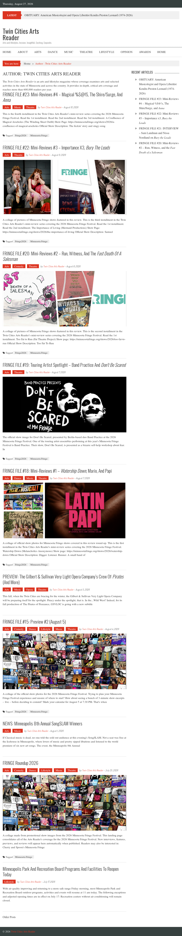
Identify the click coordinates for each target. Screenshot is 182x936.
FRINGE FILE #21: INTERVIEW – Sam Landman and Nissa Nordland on (159, 132)
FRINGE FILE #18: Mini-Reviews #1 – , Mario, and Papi (57, 470)
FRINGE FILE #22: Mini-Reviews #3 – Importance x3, (56, 147)
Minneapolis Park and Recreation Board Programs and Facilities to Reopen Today (61, 871)
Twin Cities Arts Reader (51, 107)
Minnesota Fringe (38, 135)
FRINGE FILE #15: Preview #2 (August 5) (34, 621)
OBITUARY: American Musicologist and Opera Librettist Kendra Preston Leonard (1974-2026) (79, 15)
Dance (53, 52)
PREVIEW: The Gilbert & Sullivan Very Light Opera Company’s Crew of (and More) (63, 579)
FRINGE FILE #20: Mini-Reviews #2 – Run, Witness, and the (62, 256)
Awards (145, 52)
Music (68, 52)
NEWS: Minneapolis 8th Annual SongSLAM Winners (42, 723)
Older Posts (9, 917)
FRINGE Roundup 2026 (20, 762)
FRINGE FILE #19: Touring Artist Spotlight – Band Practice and (64, 364)
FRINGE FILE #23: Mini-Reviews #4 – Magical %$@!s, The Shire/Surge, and (62, 97)
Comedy (19, 266)
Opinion (127, 52)
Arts (37, 52)
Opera (29, 589)
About (23, 52)
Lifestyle (106, 52)
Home (7, 52)
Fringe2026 (20, 135)
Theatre (86, 52)
